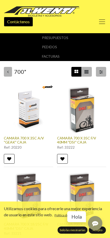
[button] (9, 159)
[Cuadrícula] (76, 72)
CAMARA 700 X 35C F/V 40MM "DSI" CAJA (76, 140)
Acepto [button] (97, 230)
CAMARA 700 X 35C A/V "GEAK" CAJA (24, 140)
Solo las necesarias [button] (72, 230)
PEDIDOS (49, 47)
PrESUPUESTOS (55, 38)
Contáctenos (18, 21)
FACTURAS (51, 56)
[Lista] (86, 72)
